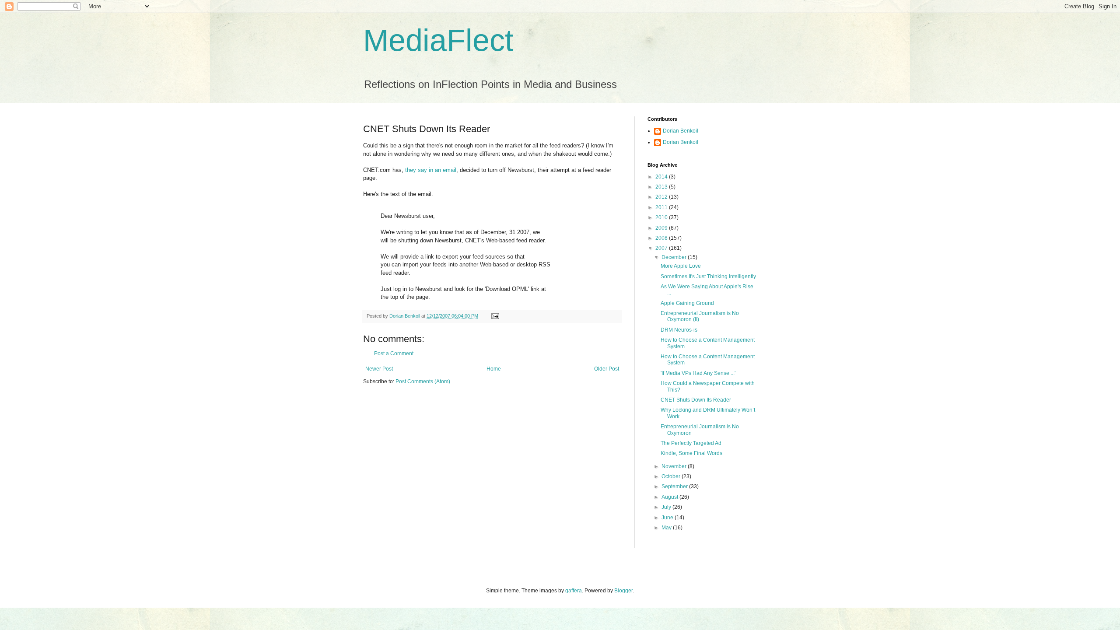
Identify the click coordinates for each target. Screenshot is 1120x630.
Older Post (606, 369)
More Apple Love (681, 266)
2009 (662, 228)
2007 (662, 248)
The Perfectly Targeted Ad (691, 443)
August (670, 497)
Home (493, 369)
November (675, 466)
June (668, 517)
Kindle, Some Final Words (691, 453)
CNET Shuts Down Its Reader (696, 400)
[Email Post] (494, 315)
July (667, 507)
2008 (662, 238)
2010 (662, 217)
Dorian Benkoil (680, 131)
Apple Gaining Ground (687, 303)
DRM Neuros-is (679, 330)
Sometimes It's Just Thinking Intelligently (708, 276)
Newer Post (379, 369)
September (675, 486)
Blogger (623, 591)
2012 (662, 197)
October (672, 476)
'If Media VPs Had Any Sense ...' (698, 373)
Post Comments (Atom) (423, 381)
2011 (662, 207)
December (675, 257)
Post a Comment (393, 353)
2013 (662, 187)
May (667, 528)
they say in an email (430, 170)
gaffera (573, 591)
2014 (662, 177)
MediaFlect (438, 40)
